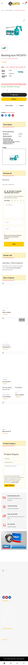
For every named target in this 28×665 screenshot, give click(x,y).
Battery (3, 310)
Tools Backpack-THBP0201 (8, 347)
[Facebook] (2, 115)
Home (2, 10)
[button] (25, 3)
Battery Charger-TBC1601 (8, 431)
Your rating (7, 200)
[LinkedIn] (9, 115)
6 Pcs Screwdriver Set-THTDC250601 (10, 381)
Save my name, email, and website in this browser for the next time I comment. (12, 237)
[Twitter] (6, 115)
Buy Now (14, 99)
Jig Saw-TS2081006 (19, 394)
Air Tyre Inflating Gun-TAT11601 (9, 396)
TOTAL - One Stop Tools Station (11, 58)
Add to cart (15, 95)
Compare (21, 105)
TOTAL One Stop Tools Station (13, 267)
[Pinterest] (13, 115)
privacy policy (15, 482)
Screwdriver (4, 379)
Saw (16, 392)
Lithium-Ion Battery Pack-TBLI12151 (10, 312)
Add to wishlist (9, 105)
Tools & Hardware (9, 10)
